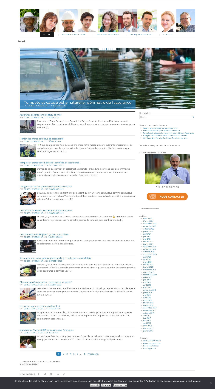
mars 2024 (147, 218)
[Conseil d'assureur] (107, 20)
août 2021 (147, 234)
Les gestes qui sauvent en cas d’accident (40, 306)
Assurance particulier (73, 34)
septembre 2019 (150, 274)
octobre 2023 (148, 229)
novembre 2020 (149, 249)
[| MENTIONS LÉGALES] (64, 374)
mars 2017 (147, 326)
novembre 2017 (149, 310)
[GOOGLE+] (51, 374)
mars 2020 (147, 262)
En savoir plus (120, 385)
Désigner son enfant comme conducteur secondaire (46, 186)
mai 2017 (147, 320)
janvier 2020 (148, 267)
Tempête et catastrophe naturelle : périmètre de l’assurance (77, 102)
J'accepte (94, 385)
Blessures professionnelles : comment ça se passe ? (46, 282)
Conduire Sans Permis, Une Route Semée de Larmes (46, 210)
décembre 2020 (149, 246)
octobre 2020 (148, 251)
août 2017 (147, 315)
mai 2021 (147, 239)
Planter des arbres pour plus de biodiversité (41, 138)
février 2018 (148, 303)
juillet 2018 (147, 292)
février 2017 (148, 328)
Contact (167, 34)
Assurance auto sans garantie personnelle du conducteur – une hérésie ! (56, 258)
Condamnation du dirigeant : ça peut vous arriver (44, 234)
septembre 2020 (150, 254)
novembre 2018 (149, 290)
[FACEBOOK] (39, 374)
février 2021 (148, 241)
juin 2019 (147, 280)
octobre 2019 (148, 272)
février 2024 (148, 221)
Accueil (47, 34)
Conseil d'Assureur (37, 106)
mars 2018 (147, 300)
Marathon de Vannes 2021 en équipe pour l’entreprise (47, 329)
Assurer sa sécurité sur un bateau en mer (40, 114)
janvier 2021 (148, 244)
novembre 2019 (149, 269)
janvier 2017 (148, 331)
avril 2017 (147, 323)
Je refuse (106, 385)
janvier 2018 (148, 305)
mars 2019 (147, 287)
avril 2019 (147, 285)
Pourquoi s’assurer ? (141, 34)
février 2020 (148, 264)
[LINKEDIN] (58, 374)
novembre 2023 (149, 226)
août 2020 (147, 257)
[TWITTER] (45, 374)
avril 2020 (147, 259)
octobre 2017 (148, 313)
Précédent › (93, 353)
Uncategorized (149, 348)
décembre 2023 (149, 223)
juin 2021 (147, 236)
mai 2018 (147, 295)
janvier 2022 (148, 231)
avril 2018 (147, 297)
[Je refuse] (211, 383)
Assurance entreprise (108, 34)
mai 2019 (147, 282)
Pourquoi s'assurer (150, 346)
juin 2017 (147, 318)
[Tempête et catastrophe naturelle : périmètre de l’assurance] (107, 78)
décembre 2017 (149, 308)
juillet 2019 (147, 277)
